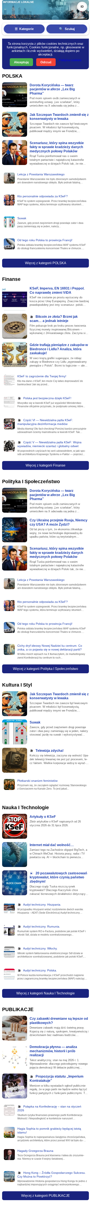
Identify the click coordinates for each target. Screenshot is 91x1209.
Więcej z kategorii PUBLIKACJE (45, 1195)
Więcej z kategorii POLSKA (45, 263)
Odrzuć (45, 62)
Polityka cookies (70, 60)
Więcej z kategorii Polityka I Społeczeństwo (45, 669)
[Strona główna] (45, 10)
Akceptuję (21, 62)
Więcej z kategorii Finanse (45, 465)
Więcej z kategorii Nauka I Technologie (45, 993)
